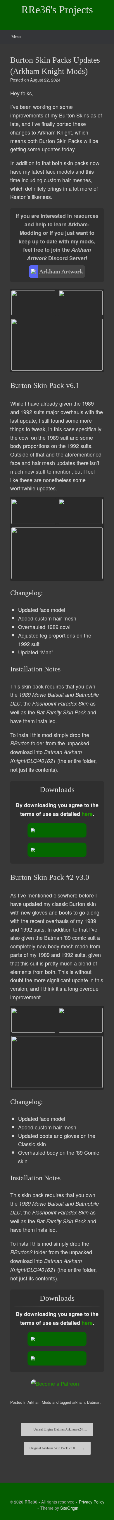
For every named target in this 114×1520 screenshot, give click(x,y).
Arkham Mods (39, 1402)
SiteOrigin (69, 1508)
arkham (78, 1402)
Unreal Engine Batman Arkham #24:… (57, 1429)
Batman (93, 1402)
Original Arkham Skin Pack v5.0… (57, 1448)
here (87, 814)
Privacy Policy (91, 1502)
